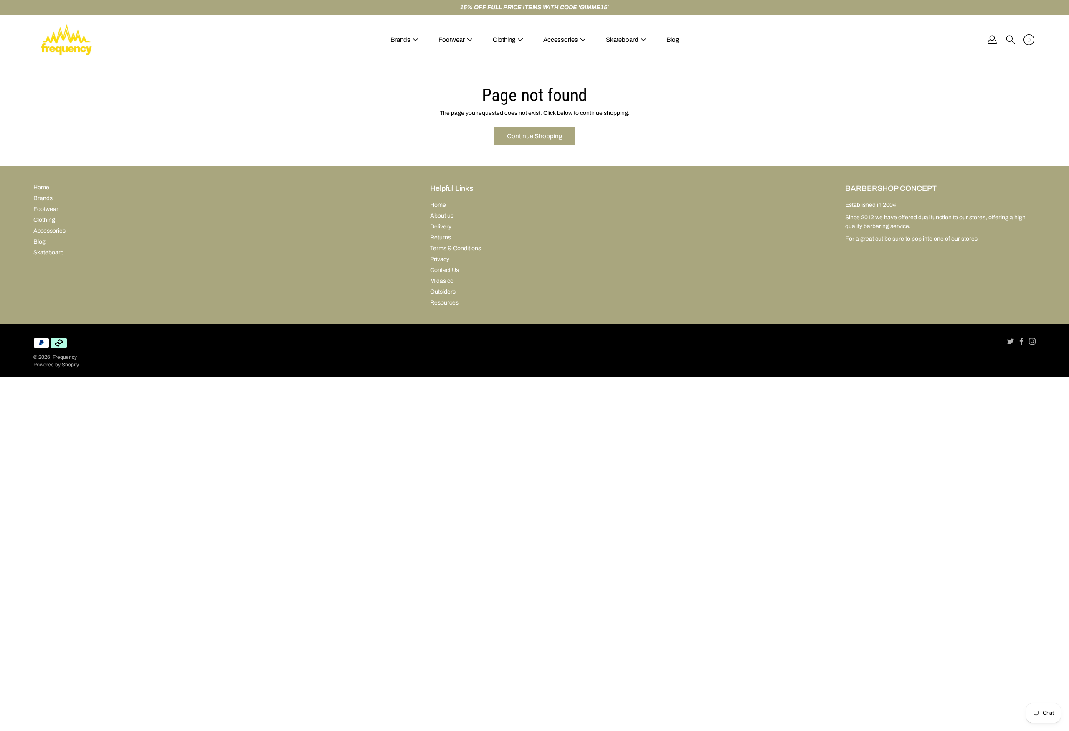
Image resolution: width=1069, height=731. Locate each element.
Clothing (504, 39)
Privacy (439, 259)
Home (41, 187)
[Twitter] (1010, 341)
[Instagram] (1032, 341)
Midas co (441, 281)
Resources (444, 303)
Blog (672, 39)
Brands (400, 39)
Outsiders (443, 292)
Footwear (451, 39)
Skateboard (622, 39)
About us (441, 216)
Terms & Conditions (455, 248)
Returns (440, 237)
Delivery (440, 226)
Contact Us (444, 270)
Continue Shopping (534, 136)
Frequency (65, 357)
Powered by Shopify (56, 365)
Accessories (560, 39)
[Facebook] (1021, 341)
